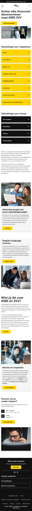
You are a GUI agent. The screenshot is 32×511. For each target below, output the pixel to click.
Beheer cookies (26, 503)
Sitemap (12, 503)
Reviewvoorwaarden (26, 499)
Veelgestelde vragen (13, 495)
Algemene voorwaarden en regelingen (10, 499)
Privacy (22, 495)
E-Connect (18, 503)
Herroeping (5, 503)
